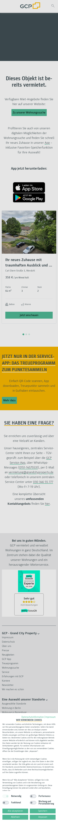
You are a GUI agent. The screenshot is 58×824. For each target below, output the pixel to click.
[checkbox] (5, 796)
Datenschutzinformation (32, 717)
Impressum (50, 717)
